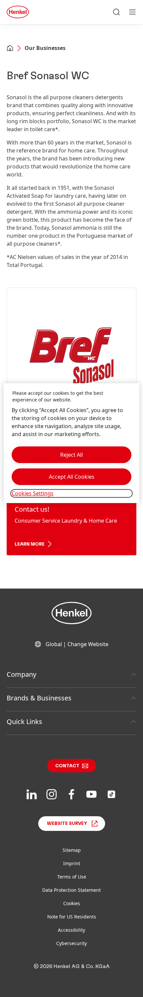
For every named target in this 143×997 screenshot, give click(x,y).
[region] (72, 443)
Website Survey (67, 823)
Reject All (71, 454)
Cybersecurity (71, 943)
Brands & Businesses (39, 697)
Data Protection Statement (71, 890)
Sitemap (72, 850)
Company (21, 674)
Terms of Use (71, 876)
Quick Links (24, 721)
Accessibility (71, 930)
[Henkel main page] (18, 12)
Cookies (71, 903)
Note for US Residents (71, 916)
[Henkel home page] (10, 48)
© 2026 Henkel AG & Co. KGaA (72, 966)
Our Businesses (45, 48)
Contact (67, 766)
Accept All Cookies (71, 476)
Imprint (71, 863)
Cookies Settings (33, 493)
